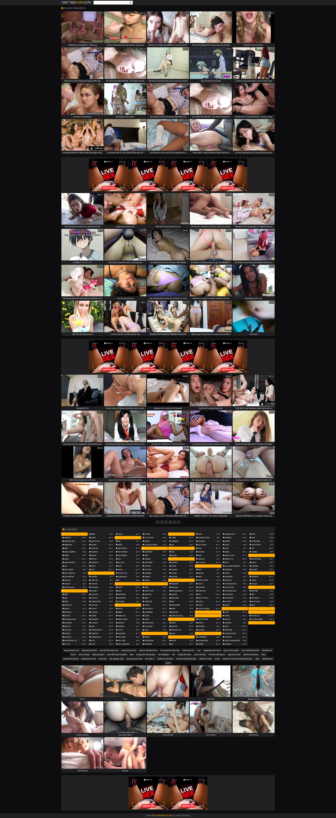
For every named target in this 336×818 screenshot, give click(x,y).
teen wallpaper (163, 654)
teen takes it (149, 659)
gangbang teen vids (88, 659)
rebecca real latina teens (148, 650)
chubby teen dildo (184, 654)
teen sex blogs (84, 654)
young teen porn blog (134, 659)
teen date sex (267, 650)
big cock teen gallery (231, 650)
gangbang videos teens (212, 650)
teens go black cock (71, 650)
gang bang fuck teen (89, 650)
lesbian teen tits (188, 650)
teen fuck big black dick (250, 650)
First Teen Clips (76, 2)
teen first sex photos (251, 654)
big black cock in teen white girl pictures (237, 659)
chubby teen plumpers (165, 659)
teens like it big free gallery (117, 654)
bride (131, 654)
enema (217, 659)
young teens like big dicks (145, 654)
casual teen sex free (128, 650)
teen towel (103, 659)
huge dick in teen (234, 654)
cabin (257, 659)
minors (73, 654)
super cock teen (200, 654)
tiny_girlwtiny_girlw (116, 659)
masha (168, 663)
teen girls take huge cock (109, 650)
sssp (199, 650)
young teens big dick (70, 659)
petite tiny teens (98, 654)
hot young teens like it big (169, 650)
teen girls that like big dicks (186, 659)
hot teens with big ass (217, 654)
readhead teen (267, 659)
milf (173, 654)
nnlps (263, 654)
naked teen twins (205, 659)
